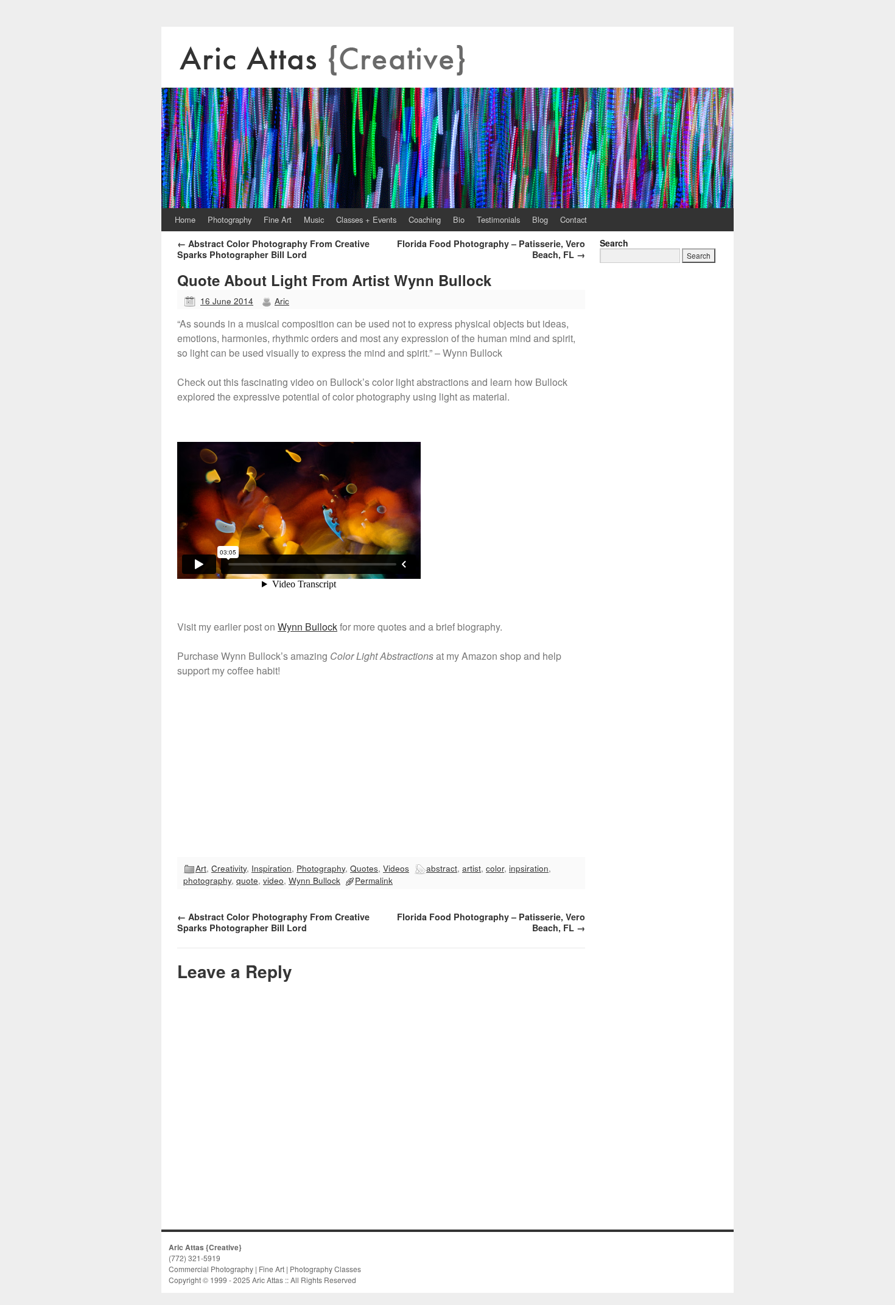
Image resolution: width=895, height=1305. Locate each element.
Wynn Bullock (307, 627)
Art (200, 868)
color (495, 868)
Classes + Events (366, 219)
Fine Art (278, 219)
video (273, 880)
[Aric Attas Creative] (447, 117)
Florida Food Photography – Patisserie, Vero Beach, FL (491, 249)
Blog (540, 219)
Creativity (229, 868)
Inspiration (271, 868)
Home (185, 219)
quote (247, 880)
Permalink (374, 880)
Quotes (364, 868)
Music (314, 219)
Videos (396, 868)
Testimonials (498, 219)
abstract (441, 868)
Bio (459, 219)
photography (207, 880)
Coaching (425, 219)
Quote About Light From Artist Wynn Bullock (334, 280)
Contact (573, 219)
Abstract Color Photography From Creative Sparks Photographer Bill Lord (273, 249)
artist (471, 868)
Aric (282, 301)
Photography (229, 219)
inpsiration (529, 868)
